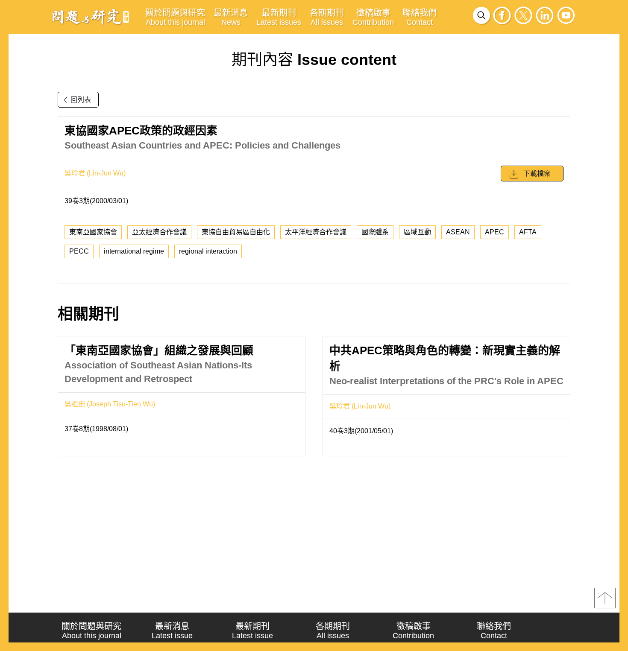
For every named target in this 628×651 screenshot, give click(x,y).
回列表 (80, 99)
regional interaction (208, 251)
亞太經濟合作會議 (159, 232)
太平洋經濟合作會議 (315, 232)
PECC (79, 251)
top (605, 598)
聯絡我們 (419, 17)
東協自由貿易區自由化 (236, 232)
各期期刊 (327, 17)
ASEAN (458, 232)
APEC (494, 232)
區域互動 (417, 232)
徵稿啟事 (373, 17)
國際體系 (375, 232)
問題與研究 (90, 16)
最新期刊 (278, 17)
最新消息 (231, 17)
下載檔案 (537, 173)
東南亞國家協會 (93, 232)
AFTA (528, 232)
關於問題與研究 (175, 17)
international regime (134, 251)
